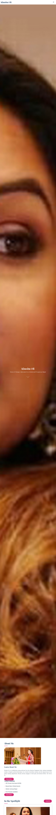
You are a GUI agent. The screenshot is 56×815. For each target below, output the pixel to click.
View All (48, 801)
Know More (9, 779)
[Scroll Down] (28, 377)
